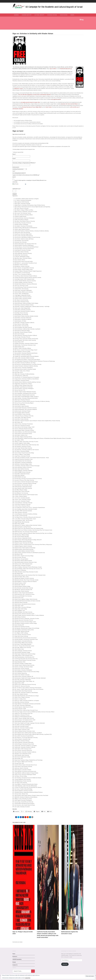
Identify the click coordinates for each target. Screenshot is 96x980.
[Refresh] (25, 184)
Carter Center (49, 107)
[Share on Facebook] (16, 817)
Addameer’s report (18, 88)
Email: (14, 158)
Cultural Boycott (39, 14)
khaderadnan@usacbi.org (66, 68)
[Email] (32, 817)
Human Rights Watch (37, 107)
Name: (14, 154)
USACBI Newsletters (17, 959)
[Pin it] (25, 817)
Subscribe (65, 964)
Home (14, 953)
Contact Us (15, 964)
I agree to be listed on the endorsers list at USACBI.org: (26, 175)
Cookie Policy (27, 977)
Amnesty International (27, 107)
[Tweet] (18, 817)
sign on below (53, 68)
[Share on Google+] (21, 817)
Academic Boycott (26, 14)
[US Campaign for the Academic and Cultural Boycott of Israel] (48, 6)
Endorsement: (16, 167)
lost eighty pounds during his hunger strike (30, 102)
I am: (14, 171)
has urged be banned (56, 99)
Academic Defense (52, 14)
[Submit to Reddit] (28, 817)
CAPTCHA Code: (17, 188)
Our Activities (63, 14)
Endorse (16, 14)
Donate (72, 14)
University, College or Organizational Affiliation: (24, 162)
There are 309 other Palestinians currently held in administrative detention (34, 94)
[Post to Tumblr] (23, 817)
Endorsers (15, 956)
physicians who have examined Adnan (69, 103)
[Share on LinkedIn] (30, 817)
